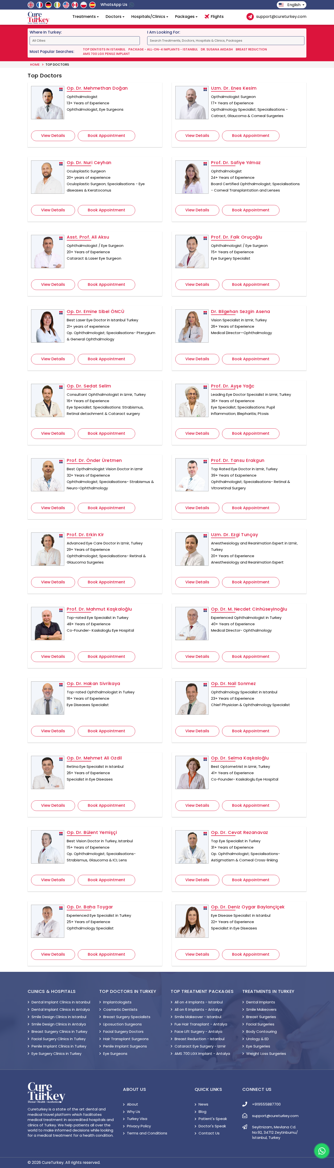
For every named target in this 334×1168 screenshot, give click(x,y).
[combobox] (176, 111)
